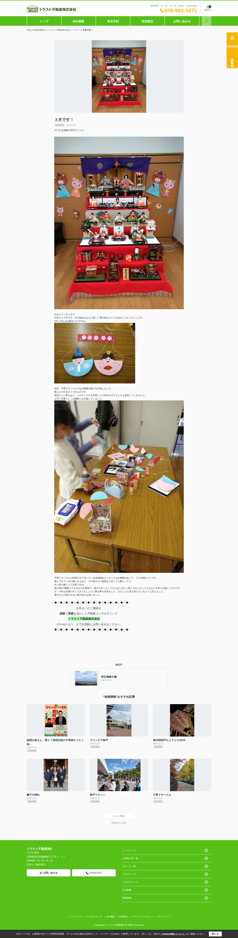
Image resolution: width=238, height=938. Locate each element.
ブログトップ (129, 874)
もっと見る (119, 816)
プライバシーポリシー (142, 916)
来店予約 (113, 21)
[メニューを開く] (206, 21)
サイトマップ (164, 916)
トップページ (129, 850)
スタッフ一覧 (129, 866)
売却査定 (147, 21)
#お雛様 (65, 130)
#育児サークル (76, 130)
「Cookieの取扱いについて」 (173, 934)
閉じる (215, 934)
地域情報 (59, 125)
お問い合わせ (182, 21)
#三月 (57, 130)
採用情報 (126, 898)
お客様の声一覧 (130, 858)
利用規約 (123, 916)
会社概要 (78, 21)
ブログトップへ (119, 823)
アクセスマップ (130, 882)
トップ (44, 21)
